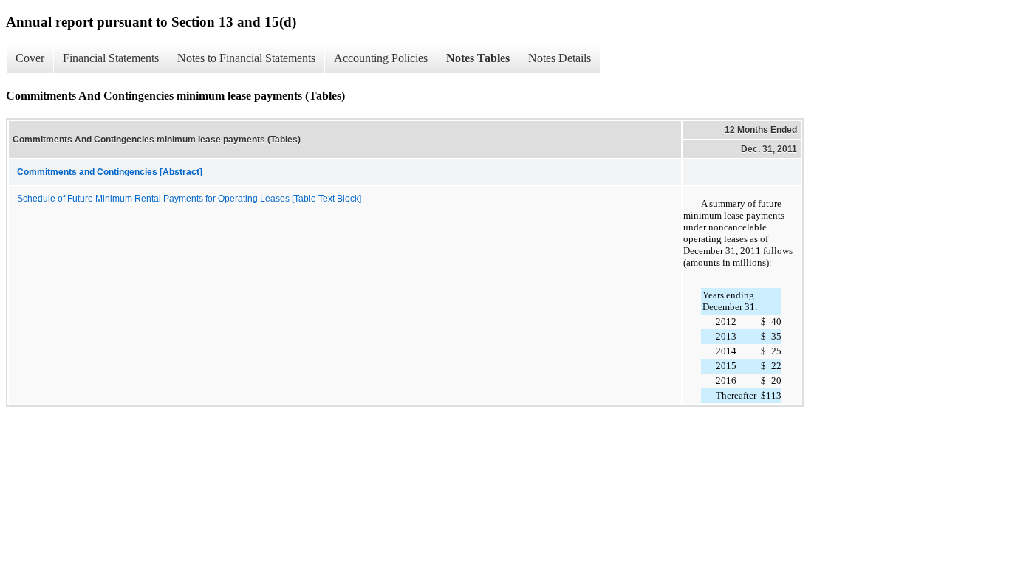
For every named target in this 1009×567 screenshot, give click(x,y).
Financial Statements (111, 58)
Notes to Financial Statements (246, 58)
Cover (30, 58)
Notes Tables (478, 58)
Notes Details (559, 58)
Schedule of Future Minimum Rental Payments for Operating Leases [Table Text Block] (189, 198)
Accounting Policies (381, 58)
